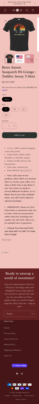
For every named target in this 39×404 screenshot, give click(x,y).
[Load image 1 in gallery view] (9, 58)
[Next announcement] (35, 3)
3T (15, 109)
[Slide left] (2, 59)
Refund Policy (9, 345)
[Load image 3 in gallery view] (29, 58)
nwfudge (18, 392)
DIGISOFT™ (26, 170)
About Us (8, 356)
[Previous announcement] (4, 3)
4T (23, 109)
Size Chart (6, 239)
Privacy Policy (10, 333)
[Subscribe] (32, 314)
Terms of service (20, 399)
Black (7, 99)
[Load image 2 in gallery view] (19, 58)
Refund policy (17, 395)
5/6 (6, 115)
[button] (5, 10)
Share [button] (6, 252)
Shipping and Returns (12, 350)
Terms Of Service (11, 339)
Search (6, 328)
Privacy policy (29, 395)
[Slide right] (37, 59)
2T (6, 109)
